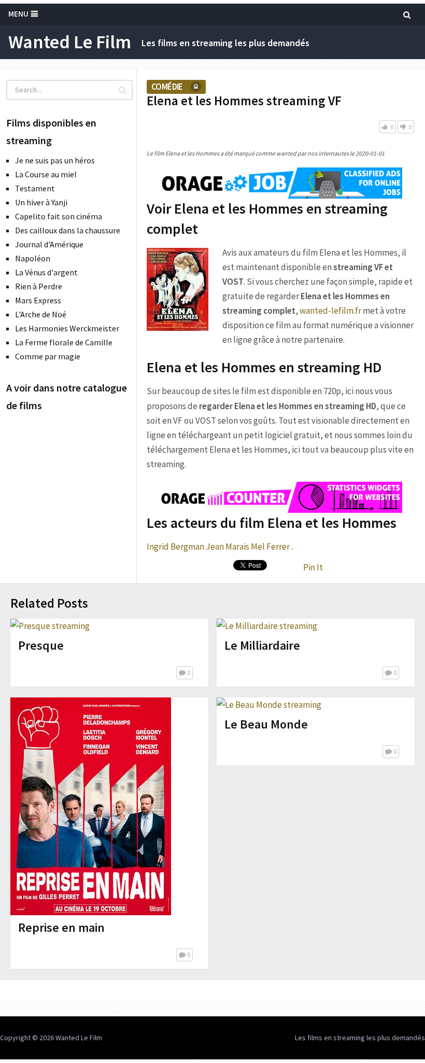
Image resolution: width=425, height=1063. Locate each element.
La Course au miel (46, 174)
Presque (41, 645)
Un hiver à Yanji (41, 202)
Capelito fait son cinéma (58, 216)
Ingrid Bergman (175, 546)
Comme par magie (47, 356)
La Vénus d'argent (46, 272)
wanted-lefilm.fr (330, 310)
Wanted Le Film (69, 42)
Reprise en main (61, 927)
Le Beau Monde (266, 724)
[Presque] (50, 626)
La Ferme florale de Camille (63, 342)
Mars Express (38, 300)
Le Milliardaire (262, 645)
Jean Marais (227, 546)
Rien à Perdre (38, 286)
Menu (18, 14)
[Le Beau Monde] (269, 704)
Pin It (313, 567)
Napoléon (32, 258)
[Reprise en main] (90, 806)
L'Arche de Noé (40, 314)
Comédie (167, 86)
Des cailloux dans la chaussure (67, 230)
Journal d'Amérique (49, 244)
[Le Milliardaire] (267, 626)
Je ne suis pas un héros (55, 160)
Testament (35, 188)
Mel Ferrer (270, 546)
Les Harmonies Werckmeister (67, 328)
